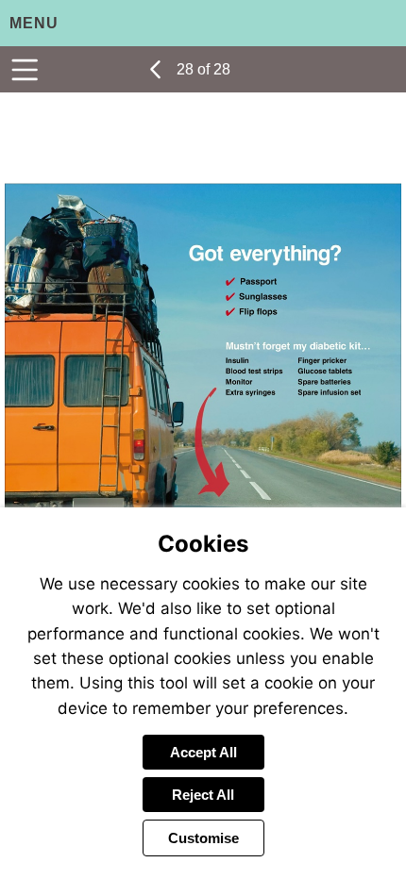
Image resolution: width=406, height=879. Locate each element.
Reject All (203, 795)
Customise (203, 838)
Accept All (203, 752)
